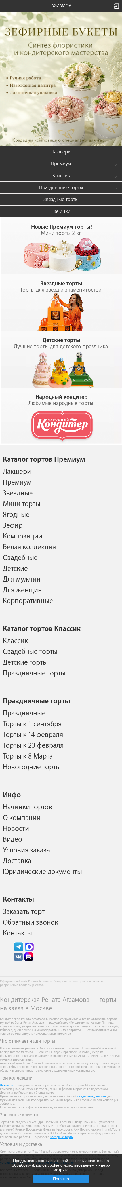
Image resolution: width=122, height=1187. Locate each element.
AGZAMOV (61, 5)
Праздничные (24, 713)
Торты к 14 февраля (33, 735)
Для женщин (22, 590)
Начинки (61, 211)
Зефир (12, 525)
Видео (12, 839)
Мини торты (21, 504)
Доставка (17, 861)
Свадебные (20, 558)
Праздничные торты (61, 187)
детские (100, 1096)
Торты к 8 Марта (28, 756)
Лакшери (61, 152)
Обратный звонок (30, 922)
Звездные (18, 493)
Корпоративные (28, 601)
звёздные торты (61, 1137)
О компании (22, 818)
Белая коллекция (29, 547)
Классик (61, 175)
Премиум (61, 163)
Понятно (61, 1179)
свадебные (85, 1096)
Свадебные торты (30, 652)
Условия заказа (26, 850)
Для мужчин (22, 579)
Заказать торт (24, 912)
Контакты (17, 933)
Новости (16, 829)
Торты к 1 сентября (32, 724)
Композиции (22, 536)
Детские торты (25, 662)
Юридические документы (42, 872)
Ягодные (16, 515)
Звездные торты (61, 199)
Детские (15, 569)
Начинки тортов (27, 807)
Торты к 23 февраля (33, 745)
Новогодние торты (32, 767)
